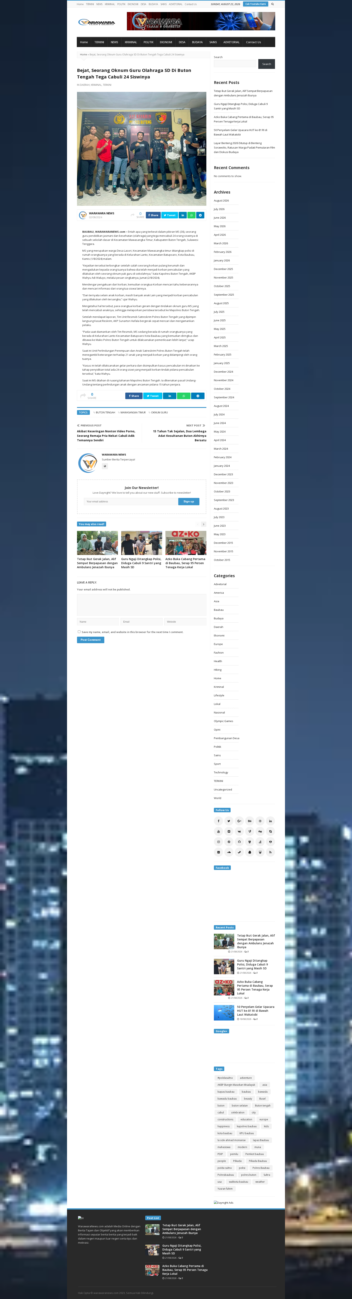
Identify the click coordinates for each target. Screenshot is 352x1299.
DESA (143, 4)
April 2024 (220, 440)
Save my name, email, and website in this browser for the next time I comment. (132, 632)
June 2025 (220, 320)
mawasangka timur (133, 412)
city (254, 1112)
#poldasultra (225, 1078)
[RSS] (270, 852)
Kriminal (96, 85)
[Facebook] (218, 821)
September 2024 (224, 397)
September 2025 (224, 294)
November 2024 (223, 380)
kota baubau (225, 1133)
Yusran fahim (225, 1188)
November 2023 (223, 483)
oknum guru (159, 412)
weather (260, 1181)
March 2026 (221, 243)
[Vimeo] (228, 831)
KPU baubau (247, 1133)
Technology (221, 772)
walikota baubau (238, 1181)
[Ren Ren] (270, 841)
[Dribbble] (260, 821)
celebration (237, 1112)
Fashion (219, 652)
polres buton (248, 1175)
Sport (217, 764)
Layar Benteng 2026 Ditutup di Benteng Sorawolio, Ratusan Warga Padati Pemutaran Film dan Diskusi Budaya (244, 147)
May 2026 (220, 226)
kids (266, 1126)
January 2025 (222, 363)
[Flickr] (218, 852)
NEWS (99, 4)
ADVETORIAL (175, 4)
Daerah (85, 85)
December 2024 (223, 371)
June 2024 (220, 423)
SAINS (164, 4)
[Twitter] (228, 821)
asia (264, 1085)
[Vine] (249, 831)
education (246, 1119)
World (217, 798)
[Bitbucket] (249, 841)
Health (218, 661)
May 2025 (220, 329)
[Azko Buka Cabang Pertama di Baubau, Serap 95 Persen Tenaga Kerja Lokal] (224, 987)
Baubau (219, 610)
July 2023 (219, 517)
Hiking (217, 670)
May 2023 (220, 534)
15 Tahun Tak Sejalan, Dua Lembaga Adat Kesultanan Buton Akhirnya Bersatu (179, 435)
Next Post (193, 425)
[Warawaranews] (98, 22)
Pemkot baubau (254, 1154)
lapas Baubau (261, 1140)
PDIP (220, 1154)
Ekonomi (219, 635)
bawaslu (263, 1091)
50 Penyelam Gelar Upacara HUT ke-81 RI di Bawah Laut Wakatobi (255, 1010)
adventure (246, 1078)
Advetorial (220, 584)
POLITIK (121, 4)
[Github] (239, 841)
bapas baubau (226, 1091)
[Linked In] (270, 821)
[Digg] (260, 831)
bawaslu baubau (227, 1098)
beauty (248, 1098)
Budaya (218, 618)
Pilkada (237, 1161)
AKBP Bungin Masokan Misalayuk (236, 1085)
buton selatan (240, 1105)
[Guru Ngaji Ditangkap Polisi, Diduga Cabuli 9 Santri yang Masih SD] (224, 966)
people (222, 1161)
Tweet (171, 215)
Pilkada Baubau (258, 1161)
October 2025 (222, 286)
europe (264, 1119)
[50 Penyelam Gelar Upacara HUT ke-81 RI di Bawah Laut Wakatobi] (224, 1012)
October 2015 (222, 560)
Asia (216, 601)
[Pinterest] (228, 841)
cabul (221, 1112)
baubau (246, 1091)
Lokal (217, 704)
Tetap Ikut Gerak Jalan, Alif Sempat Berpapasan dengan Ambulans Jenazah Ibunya (97, 563)
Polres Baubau (261, 1168)
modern (242, 1147)
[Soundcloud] (228, 852)
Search (218, 57)
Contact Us (190, 4)
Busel (262, 1098)
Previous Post (91, 425)
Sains (217, 755)
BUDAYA (153, 4)
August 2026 (221, 200)
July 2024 (219, 414)
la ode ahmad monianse (232, 1140)
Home (80, 4)
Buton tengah (105, 412)
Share (154, 215)
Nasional (219, 712)
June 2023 (220, 525)
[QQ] (249, 852)
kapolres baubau (247, 1126)
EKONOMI (133, 4)
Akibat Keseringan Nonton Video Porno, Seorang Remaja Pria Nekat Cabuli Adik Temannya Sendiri (106, 435)
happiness (224, 1126)
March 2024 (221, 448)
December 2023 (223, 474)
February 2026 (222, 252)
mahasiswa (224, 1147)
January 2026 (222, 260)
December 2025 (223, 269)
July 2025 (219, 312)
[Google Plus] (239, 821)
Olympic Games (223, 721)
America (219, 592)
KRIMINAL (110, 4)
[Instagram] (218, 841)
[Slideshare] (260, 852)
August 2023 (221, 508)
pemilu (234, 1154)
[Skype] (270, 831)
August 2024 (221, 406)
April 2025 (220, 337)
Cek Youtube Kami (255, 4)
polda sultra (225, 1168)
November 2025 (223, 277)
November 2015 (223, 551)
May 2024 (220, 431)
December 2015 (223, 543)
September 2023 (224, 500)
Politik (217, 747)
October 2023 (222, 491)
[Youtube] (218, 831)
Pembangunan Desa (226, 738)
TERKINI (90, 4)
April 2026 (220, 235)
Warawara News (101, 213)
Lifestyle (219, 695)
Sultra (267, 1175)
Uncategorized (223, 789)
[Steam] (239, 852)
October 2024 (222, 389)
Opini (217, 729)
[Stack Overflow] (260, 841)
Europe (218, 644)
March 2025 (221, 346)
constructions (225, 1119)
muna (257, 1147)
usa (220, 1181)
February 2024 (222, 457)
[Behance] (249, 821)
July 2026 (219, 209)
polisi (242, 1168)
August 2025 (221, 303)
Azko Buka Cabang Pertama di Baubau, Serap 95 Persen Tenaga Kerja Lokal (185, 563)
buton (221, 1105)
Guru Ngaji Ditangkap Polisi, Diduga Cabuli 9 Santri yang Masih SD (141, 563)
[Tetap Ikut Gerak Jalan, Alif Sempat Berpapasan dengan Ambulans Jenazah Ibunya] (224, 941)
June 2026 (220, 217)
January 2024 (222, 466)
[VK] (239, 831)
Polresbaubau (226, 1175)
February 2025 (222, 354)
